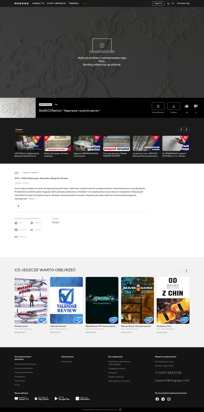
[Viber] (169, 399)
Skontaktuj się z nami (164, 361)
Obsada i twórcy (31, 173)
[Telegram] (163, 399)
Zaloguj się (183, 3)
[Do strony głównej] (21, 3)
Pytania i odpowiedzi (164, 366)
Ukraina (64, 178)
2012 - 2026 (20, 178)
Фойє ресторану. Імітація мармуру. (56, 154)
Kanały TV (38, 3)
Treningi (74, 3)
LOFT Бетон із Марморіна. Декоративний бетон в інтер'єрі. (27, 154)
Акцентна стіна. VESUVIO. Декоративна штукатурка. (145, 154)
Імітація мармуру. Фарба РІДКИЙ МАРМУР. (115, 154)
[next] (186, 129)
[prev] (181, 129)
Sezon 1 (19, 130)
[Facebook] (157, 399)
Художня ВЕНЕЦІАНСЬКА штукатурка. (86, 154)
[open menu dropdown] (85, 3)
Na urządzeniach (115, 357)
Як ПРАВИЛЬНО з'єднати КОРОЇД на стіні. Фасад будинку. (174, 154)
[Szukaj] (168, 3)
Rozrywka (45, 178)
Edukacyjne (33, 178)
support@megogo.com (172, 380)
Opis (16, 173)
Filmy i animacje (56, 3)
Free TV (158, 3)
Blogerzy (55, 178)
